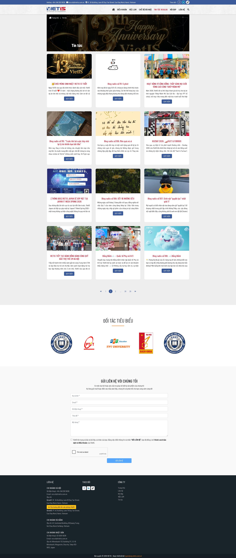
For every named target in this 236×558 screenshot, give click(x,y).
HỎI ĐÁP (173, 9)
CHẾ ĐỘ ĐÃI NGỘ (145, 9)
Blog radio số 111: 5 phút (118, 83)
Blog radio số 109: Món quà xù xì (118, 141)
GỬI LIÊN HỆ (119, 460)
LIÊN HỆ (182, 9)
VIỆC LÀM (132, 9)
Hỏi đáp (120, 493)
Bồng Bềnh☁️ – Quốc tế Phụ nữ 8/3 (118, 255)
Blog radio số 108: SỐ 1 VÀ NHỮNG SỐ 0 (118, 198)
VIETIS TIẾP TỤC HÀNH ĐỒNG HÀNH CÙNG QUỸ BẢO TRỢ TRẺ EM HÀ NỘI (69, 257)
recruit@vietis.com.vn (59, 494)
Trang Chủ (121, 488)
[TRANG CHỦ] (113, 9)
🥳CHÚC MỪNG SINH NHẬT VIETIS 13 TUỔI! (69, 83)
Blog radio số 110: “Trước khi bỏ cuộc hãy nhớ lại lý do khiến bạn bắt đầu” (69, 143)
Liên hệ (120, 491)
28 (125, 291)
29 (130, 291)
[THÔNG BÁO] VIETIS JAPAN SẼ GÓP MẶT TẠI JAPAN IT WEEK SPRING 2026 (69, 200)
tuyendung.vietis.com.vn (133, 556)
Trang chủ (55, 17)
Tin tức (64, 17)
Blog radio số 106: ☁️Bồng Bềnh (167, 255)
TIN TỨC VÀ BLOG (161, 9)
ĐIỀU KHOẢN (122, 9)
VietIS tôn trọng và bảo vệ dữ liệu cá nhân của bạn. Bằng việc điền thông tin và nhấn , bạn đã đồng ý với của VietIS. (119, 441)
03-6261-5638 (61, 535)
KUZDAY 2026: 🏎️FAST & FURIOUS (166, 141)
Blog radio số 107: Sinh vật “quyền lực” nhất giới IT (167, 200)
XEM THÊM (69, 98)
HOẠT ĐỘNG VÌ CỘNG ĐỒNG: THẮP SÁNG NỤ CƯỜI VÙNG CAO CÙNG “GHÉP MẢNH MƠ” (167, 85)
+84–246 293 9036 (63, 491)
